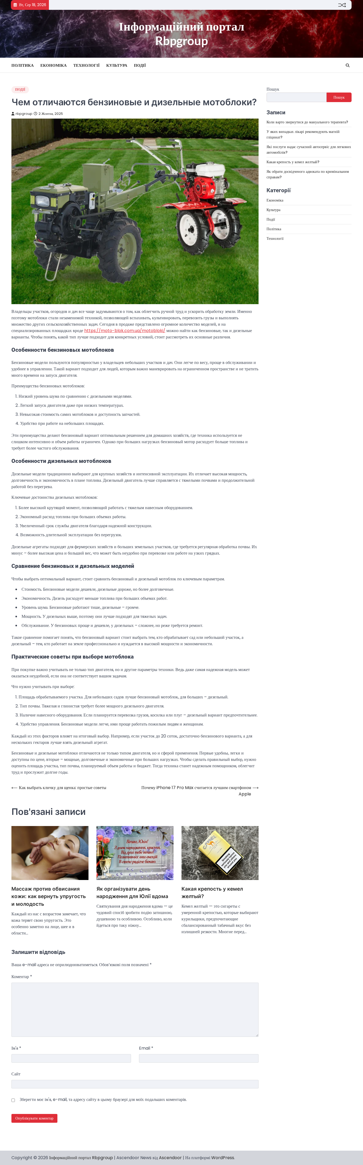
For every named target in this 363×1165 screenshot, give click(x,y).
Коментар (21, 977)
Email (146, 1048)
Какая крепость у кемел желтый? (212, 893)
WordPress (222, 1158)
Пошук (273, 89)
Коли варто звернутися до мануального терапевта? (307, 122)
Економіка (53, 65)
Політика (22, 65)
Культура (116, 65)
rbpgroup (24, 113)
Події (140, 65)
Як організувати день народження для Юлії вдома (132, 893)
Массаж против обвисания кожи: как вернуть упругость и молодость (48, 896)
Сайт (15, 1074)
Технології (86, 65)
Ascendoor (170, 1158)
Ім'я (16, 1048)
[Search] (348, 65)
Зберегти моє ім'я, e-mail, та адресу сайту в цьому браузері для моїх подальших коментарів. (103, 1099)
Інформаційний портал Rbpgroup (181, 33)
